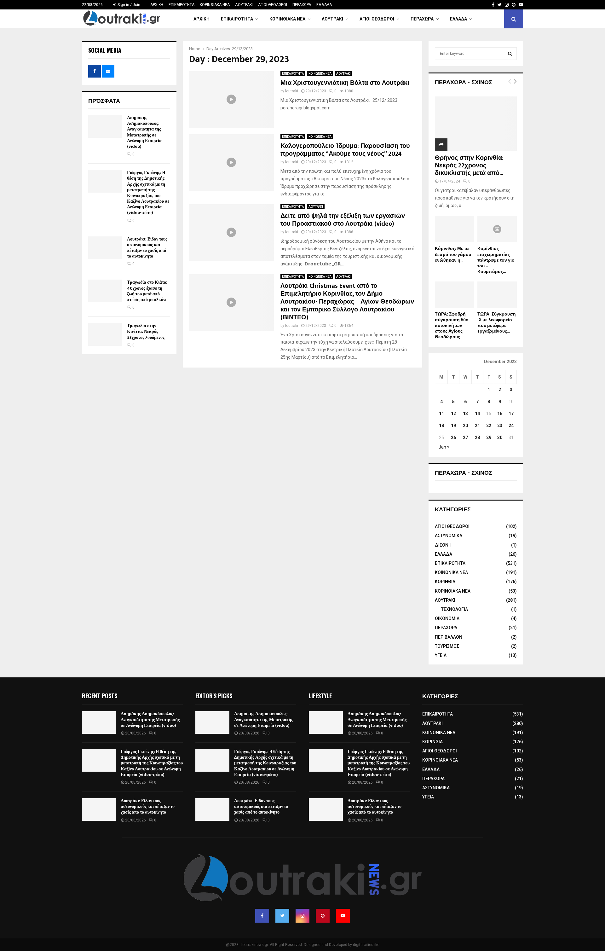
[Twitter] (282, 916)
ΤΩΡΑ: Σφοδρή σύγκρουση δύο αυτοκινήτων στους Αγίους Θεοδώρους (452, 325)
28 (477, 437)
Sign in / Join (128, 5)
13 (465, 413)
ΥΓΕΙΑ (441, 655)
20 (465, 425)
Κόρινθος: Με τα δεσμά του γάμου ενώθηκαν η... (453, 254)
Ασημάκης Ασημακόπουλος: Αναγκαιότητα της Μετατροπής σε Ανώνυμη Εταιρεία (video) (144, 132)
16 (499, 413)
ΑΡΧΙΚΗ (156, 5)
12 (453, 413)
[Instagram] (302, 916)
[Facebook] (262, 916)
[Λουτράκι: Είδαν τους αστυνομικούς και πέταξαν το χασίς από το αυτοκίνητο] (105, 247)
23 (499, 425)
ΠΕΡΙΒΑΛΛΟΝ (448, 637)
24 (511, 425)
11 (441, 413)
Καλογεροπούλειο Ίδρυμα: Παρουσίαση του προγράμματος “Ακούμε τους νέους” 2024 (345, 150)
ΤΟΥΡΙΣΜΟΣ (447, 646)
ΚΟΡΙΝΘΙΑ (445, 581)
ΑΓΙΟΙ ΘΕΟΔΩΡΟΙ (272, 5)
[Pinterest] (323, 916)
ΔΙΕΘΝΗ (443, 545)
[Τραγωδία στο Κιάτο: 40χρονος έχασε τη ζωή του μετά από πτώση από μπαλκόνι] (105, 291)
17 (511, 413)
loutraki (291, 91)
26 (453, 437)
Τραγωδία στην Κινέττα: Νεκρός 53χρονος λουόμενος (145, 331)
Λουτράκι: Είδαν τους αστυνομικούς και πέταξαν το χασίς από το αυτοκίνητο (147, 247)
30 (499, 437)
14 (477, 413)
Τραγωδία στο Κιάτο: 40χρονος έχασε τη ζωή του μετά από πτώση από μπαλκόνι (147, 291)
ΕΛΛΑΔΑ (324, 5)
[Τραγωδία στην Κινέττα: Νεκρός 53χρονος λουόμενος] (105, 334)
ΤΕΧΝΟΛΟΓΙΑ (454, 609)
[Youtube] (343, 916)
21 (477, 425)
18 (441, 425)
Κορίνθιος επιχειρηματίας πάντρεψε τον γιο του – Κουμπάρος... (496, 260)
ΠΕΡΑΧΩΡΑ (301, 5)
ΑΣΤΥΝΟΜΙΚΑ (448, 535)
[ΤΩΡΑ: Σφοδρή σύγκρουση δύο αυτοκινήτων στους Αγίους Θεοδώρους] (454, 294)
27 (465, 437)
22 (488, 425)
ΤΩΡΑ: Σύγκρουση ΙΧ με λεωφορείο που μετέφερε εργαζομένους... (496, 322)
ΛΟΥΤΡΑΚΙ (244, 5)
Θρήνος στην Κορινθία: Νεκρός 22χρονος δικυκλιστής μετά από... (469, 165)
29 (488, 437)
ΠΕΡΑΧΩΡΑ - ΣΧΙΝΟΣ (463, 82)
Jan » (444, 446)
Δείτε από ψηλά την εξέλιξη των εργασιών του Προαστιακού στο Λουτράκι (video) (342, 220)
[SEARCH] (510, 53)
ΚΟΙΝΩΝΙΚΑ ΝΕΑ (319, 73)
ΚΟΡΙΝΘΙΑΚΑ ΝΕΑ (215, 5)
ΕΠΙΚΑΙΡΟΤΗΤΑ (181, 5)
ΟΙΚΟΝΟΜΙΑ (447, 618)
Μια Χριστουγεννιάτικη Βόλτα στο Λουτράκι (344, 83)
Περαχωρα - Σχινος (463, 472)
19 (453, 425)
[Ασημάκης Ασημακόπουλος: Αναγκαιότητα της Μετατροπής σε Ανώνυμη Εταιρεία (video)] (105, 126)
